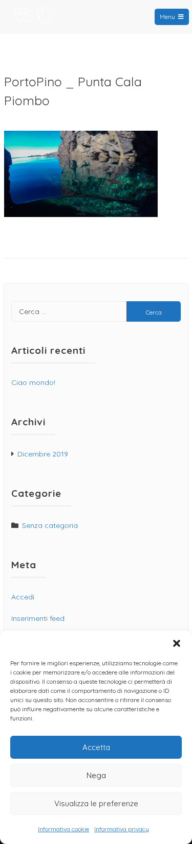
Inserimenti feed (38, 618)
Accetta (96, 747)
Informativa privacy (121, 829)
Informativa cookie (63, 829)
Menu (167, 16)
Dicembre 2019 (42, 454)
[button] (177, 643)
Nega (96, 775)
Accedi (22, 596)
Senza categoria (50, 525)
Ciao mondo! (33, 382)
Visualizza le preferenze (96, 803)
